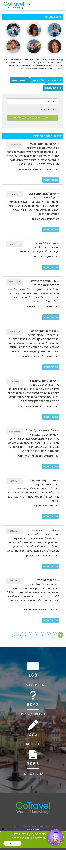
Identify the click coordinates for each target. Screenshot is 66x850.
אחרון (16, 635)
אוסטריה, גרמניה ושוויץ (42, 169)
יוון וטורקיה (47, 609)
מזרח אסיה (47, 505)
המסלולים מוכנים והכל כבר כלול (28, 836)
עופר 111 (33, 505)
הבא (24, 635)
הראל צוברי (22, 169)
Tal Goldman (31, 609)
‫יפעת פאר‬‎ (30, 306)
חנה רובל (38, 256)
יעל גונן (29, 555)
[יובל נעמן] (13, 38)
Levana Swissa (27, 356)
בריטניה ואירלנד (45, 555)
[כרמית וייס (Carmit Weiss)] (54, 38)
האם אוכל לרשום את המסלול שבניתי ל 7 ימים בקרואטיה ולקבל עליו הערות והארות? (39, 247)
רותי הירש (22, 406)
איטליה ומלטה (46, 306)
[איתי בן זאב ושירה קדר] (34, 54)
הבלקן (49, 219)
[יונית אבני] (34, 38)
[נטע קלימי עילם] (54, 54)
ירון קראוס (22, 455)
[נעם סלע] (13, 54)
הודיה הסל (37, 219)
